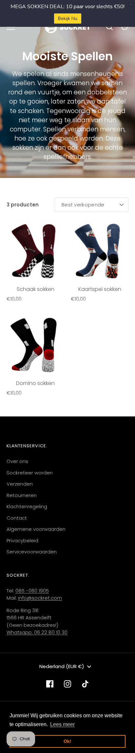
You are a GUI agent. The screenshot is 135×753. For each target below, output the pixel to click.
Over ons (17, 461)
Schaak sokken (35, 289)
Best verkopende (83, 204)
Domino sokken (35, 383)
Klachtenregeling (27, 506)
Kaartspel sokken (99, 289)
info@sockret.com (40, 597)
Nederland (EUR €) (61, 666)
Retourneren (22, 495)
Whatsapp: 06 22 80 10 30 (37, 632)
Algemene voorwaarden (36, 529)
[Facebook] (50, 684)
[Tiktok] (85, 684)
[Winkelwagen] (124, 27)
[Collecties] (11, 27)
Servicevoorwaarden (32, 551)
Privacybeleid (22, 540)
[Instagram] (67, 684)
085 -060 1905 (32, 590)
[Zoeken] (109, 27)
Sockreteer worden (30, 472)
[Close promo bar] (130, 4)
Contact (17, 517)
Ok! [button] (67, 741)
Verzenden (20, 483)
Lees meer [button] (62, 724)
